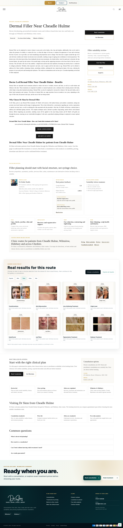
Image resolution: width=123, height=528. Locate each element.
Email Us (100, 73)
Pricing (83, 242)
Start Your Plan (100, 62)
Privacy (48, 525)
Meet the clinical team (52, 504)
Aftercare (96, 245)
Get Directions (73, 3)
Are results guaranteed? (18, 453)
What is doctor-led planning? (19, 436)
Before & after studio (52, 502)
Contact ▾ (61, 3)
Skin (18, 278)
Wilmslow (8, 514)
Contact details (75, 504)
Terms (57, 525)
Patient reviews (75, 497)
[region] (61, 312)
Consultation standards (87, 245)
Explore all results (108, 272)
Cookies (53, 525)
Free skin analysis (76, 502)
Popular (11, 278)
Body (30, 278)
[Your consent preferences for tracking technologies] (120, 525)
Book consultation (92, 478)
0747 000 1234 (92, 91)
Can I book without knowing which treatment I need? (26, 447)
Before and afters (90, 242)
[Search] (114, 9)
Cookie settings (63, 525)
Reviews (98, 242)
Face (24, 278)
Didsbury (17, 514)
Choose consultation (93, 272)
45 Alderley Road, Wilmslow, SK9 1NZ (99, 81)
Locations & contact (76, 499)
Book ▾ (50, 3)
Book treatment (110, 478)
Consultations (50, 497)
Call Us (101, 67)
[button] (4, 9)
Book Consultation (99, 32)
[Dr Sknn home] (15, 499)
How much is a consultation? (19, 442)
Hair (36, 278)
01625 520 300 (92, 86)
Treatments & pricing (52, 499)
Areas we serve (105, 242)
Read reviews (59, 212)
